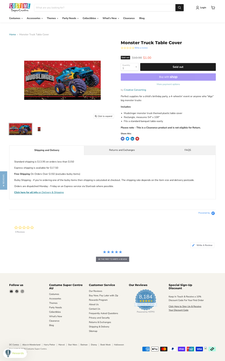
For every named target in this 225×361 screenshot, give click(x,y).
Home (12, 34)
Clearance (129, 18)
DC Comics (14, 344)
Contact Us (94, 308)
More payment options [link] (168, 84)
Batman (84, 344)
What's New (110, 18)
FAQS (188, 150)
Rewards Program (98, 299)
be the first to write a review (112, 259)
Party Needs (69, 18)
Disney (94, 344)
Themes (51, 18)
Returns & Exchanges (100, 322)
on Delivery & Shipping (39, 192)
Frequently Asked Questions (103, 313)
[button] (3, 180)
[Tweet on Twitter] (127, 139)
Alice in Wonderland (31, 344)
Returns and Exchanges (122, 150)
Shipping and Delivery (46, 150)
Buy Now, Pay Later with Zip (103, 295)
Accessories (34, 18)
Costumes (15, 18)
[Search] (179, 7)
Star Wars (72, 344)
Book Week (105, 344)
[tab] (202, 245)
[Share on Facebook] (122, 139)
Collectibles (90, 18)
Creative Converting (135, 90)
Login (203, 7)
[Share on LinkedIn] (132, 139)
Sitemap (93, 331)
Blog (142, 18)
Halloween (119, 344)
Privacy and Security (99, 317)
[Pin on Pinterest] (137, 139)
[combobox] (104, 7)
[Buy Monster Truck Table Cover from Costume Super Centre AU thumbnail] (20, 129)
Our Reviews (95, 291)
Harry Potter (49, 344)
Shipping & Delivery (99, 326)
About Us (94, 304)
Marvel (61, 344)
